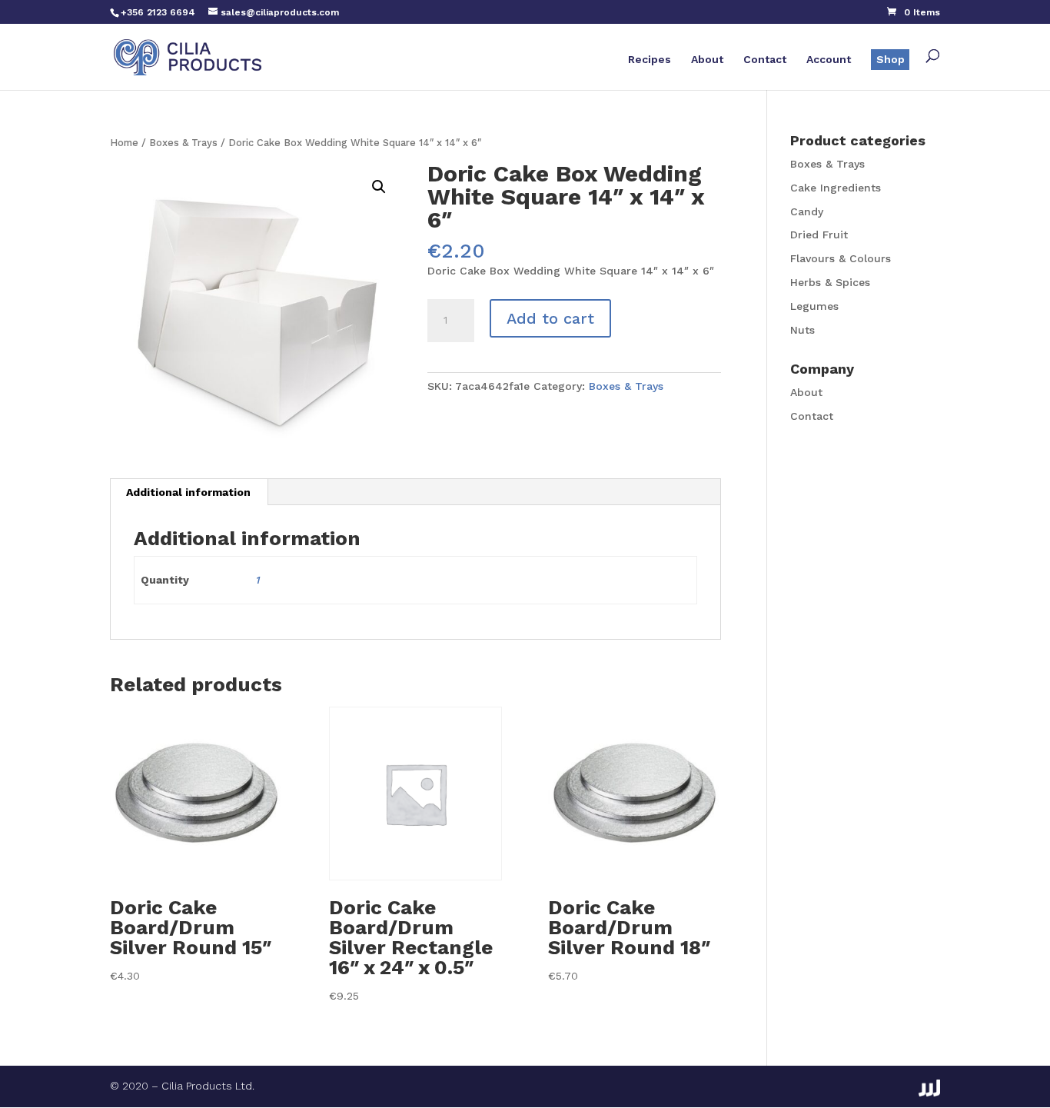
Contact (764, 59)
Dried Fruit (819, 234)
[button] (379, 187)
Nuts (802, 330)
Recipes (649, 59)
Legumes (814, 306)
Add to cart (550, 318)
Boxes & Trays (183, 142)
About (707, 59)
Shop (890, 59)
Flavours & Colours (840, 258)
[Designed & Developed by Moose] (929, 1088)
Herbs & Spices (830, 282)
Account (828, 59)
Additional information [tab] (188, 492)
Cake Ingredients (835, 187)
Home (124, 142)
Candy (806, 211)
